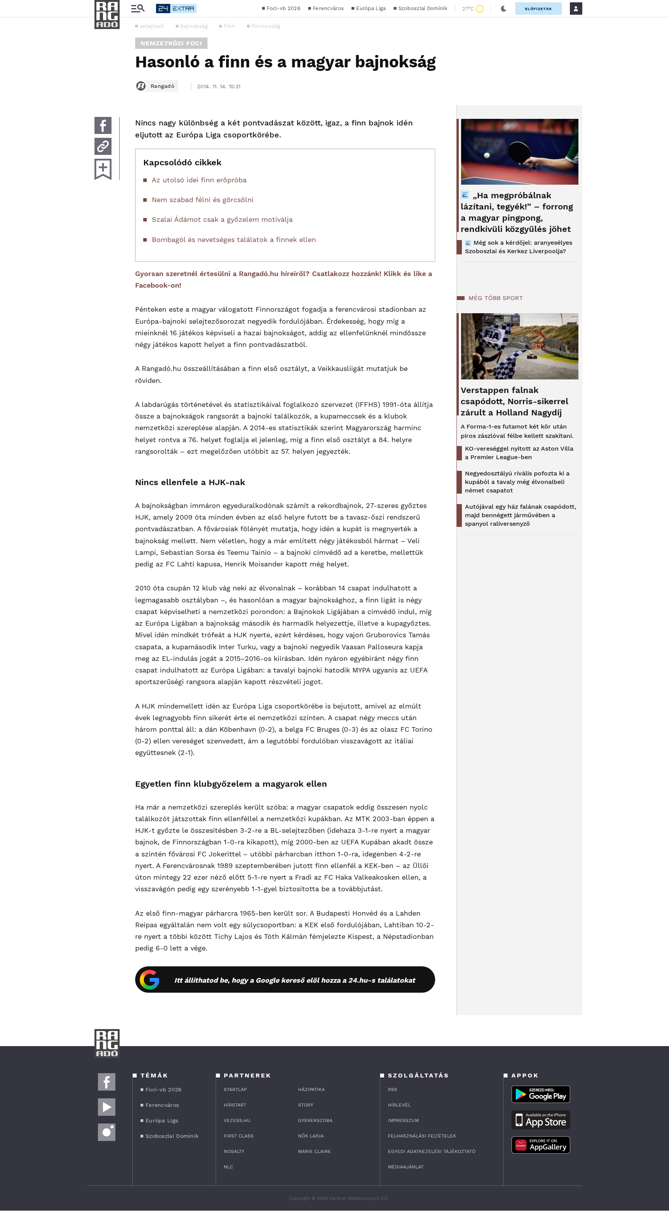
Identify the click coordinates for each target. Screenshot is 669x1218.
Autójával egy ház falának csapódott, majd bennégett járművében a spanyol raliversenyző (520, 515)
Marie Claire (314, 1151)
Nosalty (234, 1151)
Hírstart (235, 1105)
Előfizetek (538, 9)
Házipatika (311, 1089)
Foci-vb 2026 (283, 8)
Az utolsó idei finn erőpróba (199, 180)
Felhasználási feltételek (422, 1136)
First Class (239, 1136)
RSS (392, 1089)
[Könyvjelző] (103, 169)
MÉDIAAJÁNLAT (406, 1167)
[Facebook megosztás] (103, 125)
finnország (266, 26)
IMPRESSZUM (403, 1120)
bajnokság (194, 26)
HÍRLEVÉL (399, 1105)
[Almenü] (137, 8)
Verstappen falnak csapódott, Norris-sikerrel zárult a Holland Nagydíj (514, 401)
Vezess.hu (237, 1120)
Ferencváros (328, 8)
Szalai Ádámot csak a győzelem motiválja (222, 219)
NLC (228, 1167)
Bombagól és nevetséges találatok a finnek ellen (234, 239)
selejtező (152, 26)
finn (229, 26)
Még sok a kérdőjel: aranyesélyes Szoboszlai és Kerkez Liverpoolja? (518, 247)
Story (305, 1105)
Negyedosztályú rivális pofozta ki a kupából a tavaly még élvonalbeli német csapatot (517, 482)
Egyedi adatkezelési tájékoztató (431, 1151)
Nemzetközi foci (171, 43)
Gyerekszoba (315, 1120)
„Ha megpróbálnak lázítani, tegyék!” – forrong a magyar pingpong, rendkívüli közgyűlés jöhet (517, 212)
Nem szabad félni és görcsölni (203, 200)
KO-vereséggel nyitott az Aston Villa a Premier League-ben (519, 453)
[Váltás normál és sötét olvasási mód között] (503, 8)
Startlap (235, 1089)
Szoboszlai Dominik (422, 8)
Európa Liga (371, 8)
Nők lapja (311, 1136)
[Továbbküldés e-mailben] (103, 146)
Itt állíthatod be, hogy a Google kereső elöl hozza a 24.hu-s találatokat (294, 980)
